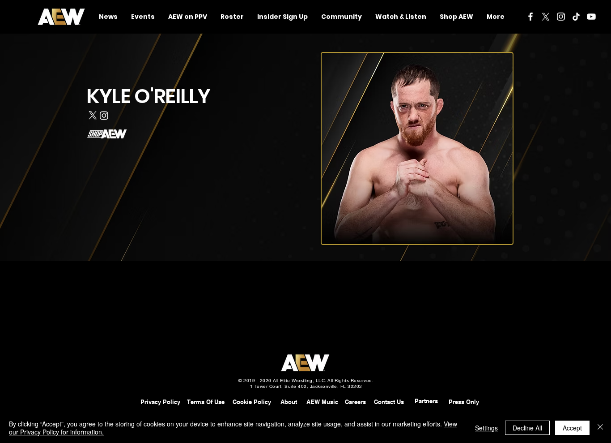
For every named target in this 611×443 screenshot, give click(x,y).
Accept (572, 427)
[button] (341, 17)
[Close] (600, 428)
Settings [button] (486, 427)
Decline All (527, 427)
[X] (545, 16)
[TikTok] (576, 16)
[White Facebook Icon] (530, 16)
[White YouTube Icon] (591, 16)
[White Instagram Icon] (561, 16)
